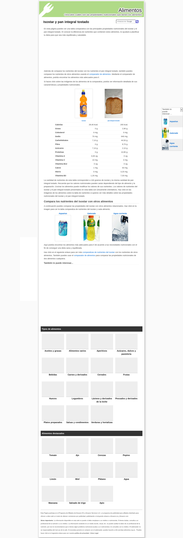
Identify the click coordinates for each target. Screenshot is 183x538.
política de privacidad (82, 533)
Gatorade (91, 213)
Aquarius (63, 213)
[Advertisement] (91, 52)
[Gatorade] (91, 241)
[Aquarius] (63, 241)
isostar (84, 120)
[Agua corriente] (120, 241)
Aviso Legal (94, 533)
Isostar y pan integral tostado (66, 22)
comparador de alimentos (100, 74)
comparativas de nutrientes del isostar (99, 252)
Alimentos (130, 10)
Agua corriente (120, 213)
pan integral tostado (114, 120)
